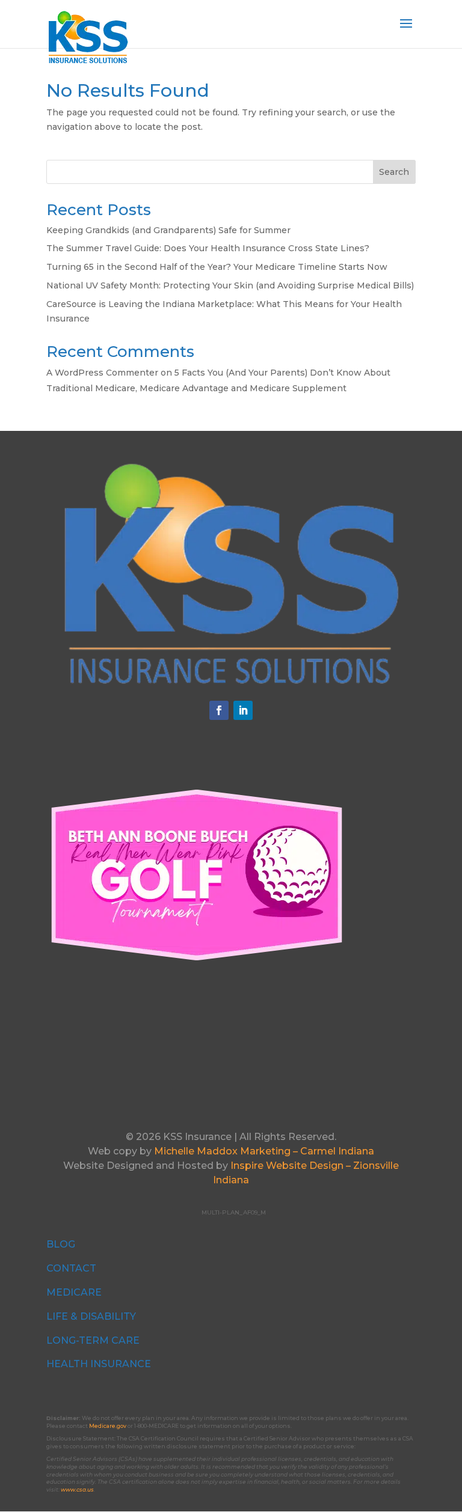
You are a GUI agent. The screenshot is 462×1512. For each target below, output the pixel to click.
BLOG (60, 1244)
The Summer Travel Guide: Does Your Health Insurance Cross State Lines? (207, 248)
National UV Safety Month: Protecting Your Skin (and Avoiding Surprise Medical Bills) (230, 285)
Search (394, 171)
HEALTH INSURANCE (98, 1364)
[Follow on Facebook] (219, 710)
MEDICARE (74, 1292)
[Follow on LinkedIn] (243, 710)
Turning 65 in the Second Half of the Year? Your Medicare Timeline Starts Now (216, 266)
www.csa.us (77, 1489)
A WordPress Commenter (102, 372)
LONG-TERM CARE (93, 1340)
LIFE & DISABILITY (91, 1316)
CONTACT (71, 1268)
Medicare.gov (107, 1425)
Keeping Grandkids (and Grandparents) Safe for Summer (168, 230)
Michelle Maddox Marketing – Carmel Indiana (264, 1151)
